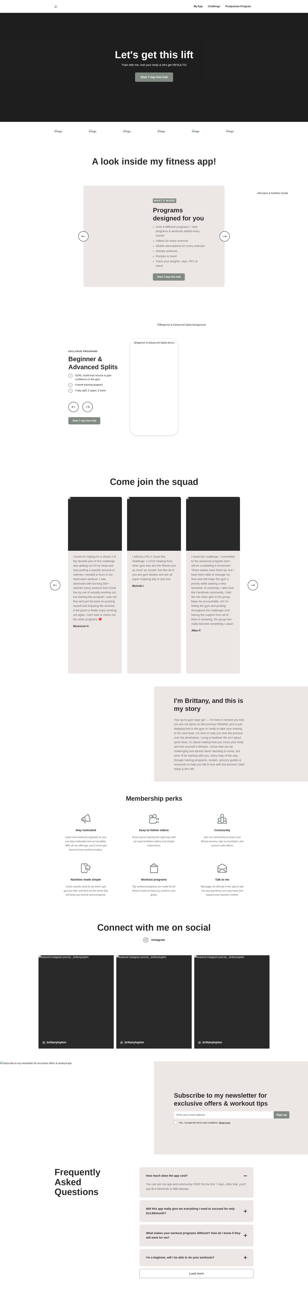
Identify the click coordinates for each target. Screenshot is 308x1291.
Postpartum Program (238, 6)
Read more (224, 1122)
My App (198, 6)
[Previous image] (83, 236)
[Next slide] (87, 407)
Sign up (281, 1114)
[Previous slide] (73, 407)
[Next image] (224, 236)
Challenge (214, 6)
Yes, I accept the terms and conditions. (204, 1122)
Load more (196, 1273)
